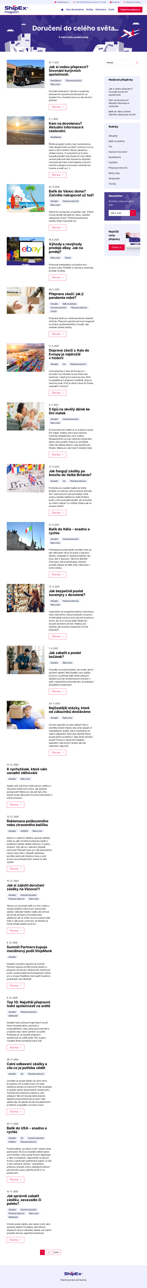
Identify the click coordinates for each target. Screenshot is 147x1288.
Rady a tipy (114, 173)
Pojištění (113, 162)
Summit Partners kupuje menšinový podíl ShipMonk (29, 949)
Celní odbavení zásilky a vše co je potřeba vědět (27, 1066)
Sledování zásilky (133, 2)
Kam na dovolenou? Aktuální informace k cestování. (66, 127)
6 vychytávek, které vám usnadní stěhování (27, 771)
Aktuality (113, 135)
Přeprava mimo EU (118, 167)
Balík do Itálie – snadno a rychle (69, 531)
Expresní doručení (118, 151)
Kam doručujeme (75, 9)
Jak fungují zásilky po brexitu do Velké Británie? (70, 473)
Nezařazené (115, 157)
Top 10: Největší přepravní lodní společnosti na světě (28, 1004)
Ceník (111, 9)
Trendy (112, 183)
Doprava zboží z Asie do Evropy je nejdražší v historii (69, 354)
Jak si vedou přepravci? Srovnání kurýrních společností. (68, 71)
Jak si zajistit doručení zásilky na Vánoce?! (25, 887)
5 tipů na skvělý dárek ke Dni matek (69, 411)
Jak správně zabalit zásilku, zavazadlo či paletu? (24, 1200)
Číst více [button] (56, 107)
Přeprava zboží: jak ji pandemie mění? (66, 296)
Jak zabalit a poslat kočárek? (65, 655)
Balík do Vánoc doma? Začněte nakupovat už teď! (71, 193)
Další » (57, 1252)
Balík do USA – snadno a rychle (27, 1130)
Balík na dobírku (117, 141)
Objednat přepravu (130, 9)
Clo (110, 146)
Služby (89, 9)
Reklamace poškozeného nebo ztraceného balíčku (27, 823)
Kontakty (116, 2)
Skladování (114, 178)
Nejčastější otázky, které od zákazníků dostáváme (69, 710)
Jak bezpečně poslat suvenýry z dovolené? (67, 593)
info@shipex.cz (63, 2)
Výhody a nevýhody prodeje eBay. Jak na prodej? (66, 248)
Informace (100, 9)
